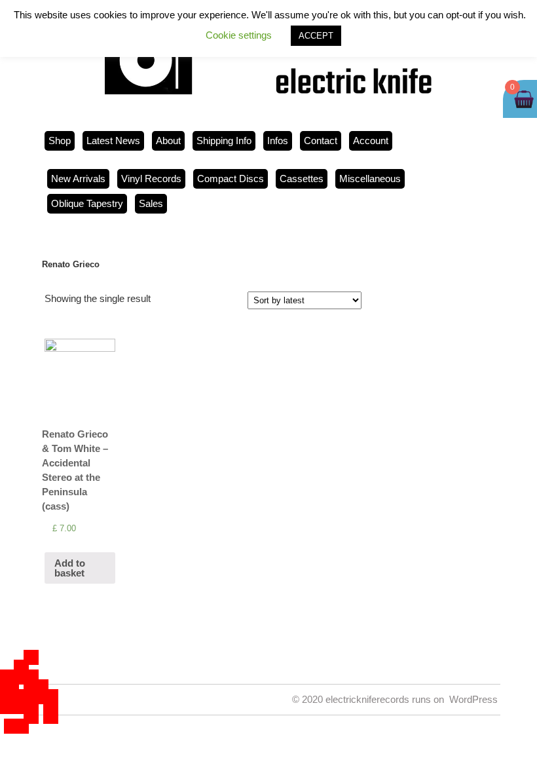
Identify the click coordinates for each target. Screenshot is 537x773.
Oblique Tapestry (87, 203)
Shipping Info (223, 140)
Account (370, 140)
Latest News (113, 140)
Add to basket (69, 567)
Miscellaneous (370, 178)
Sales (151, 203)
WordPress (473, 699)
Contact (320, 140)
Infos (277, 140)
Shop (59, 140)
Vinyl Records (151, 178)
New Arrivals (78, 178)
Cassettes (302, 178)
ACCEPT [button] (316, 36)
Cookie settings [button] (239, 35)
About (168, 140)
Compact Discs (230, 178)
